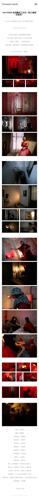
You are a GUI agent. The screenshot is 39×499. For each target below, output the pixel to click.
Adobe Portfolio (23, 495)
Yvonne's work (10, 4)
